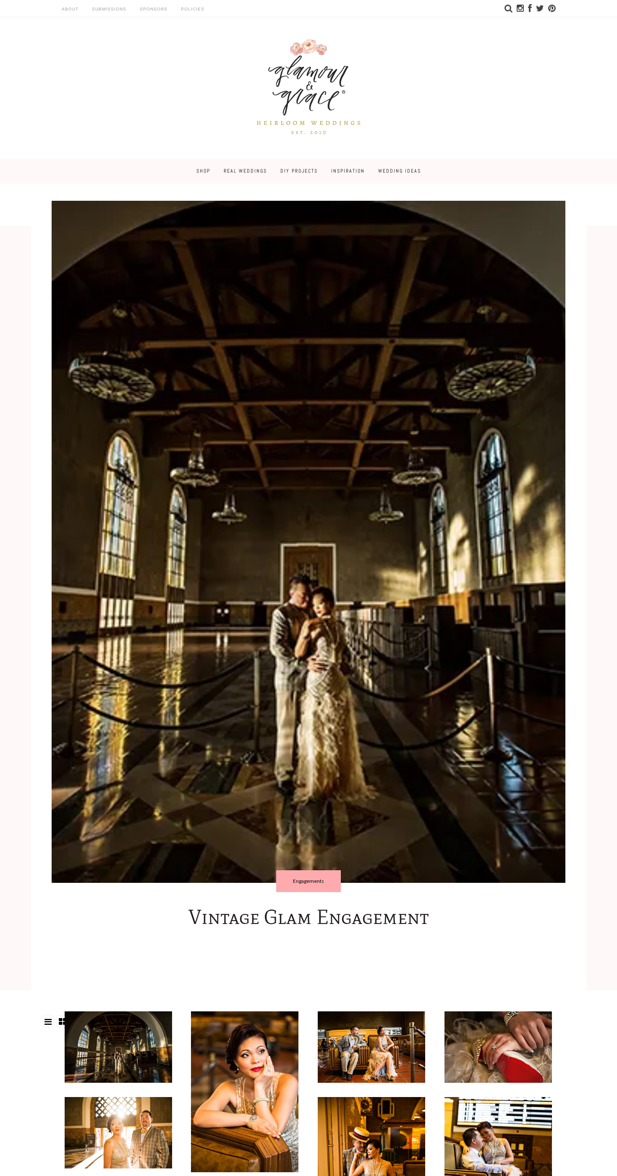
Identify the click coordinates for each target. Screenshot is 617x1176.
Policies (192, 9)
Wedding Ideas (399, 171)
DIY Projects (299, 171)
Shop (203, 171)
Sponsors (153, 9)
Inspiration (348, 171)
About (70, 9)
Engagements (308, 881)
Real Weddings (245, 171)
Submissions (109, 9)
